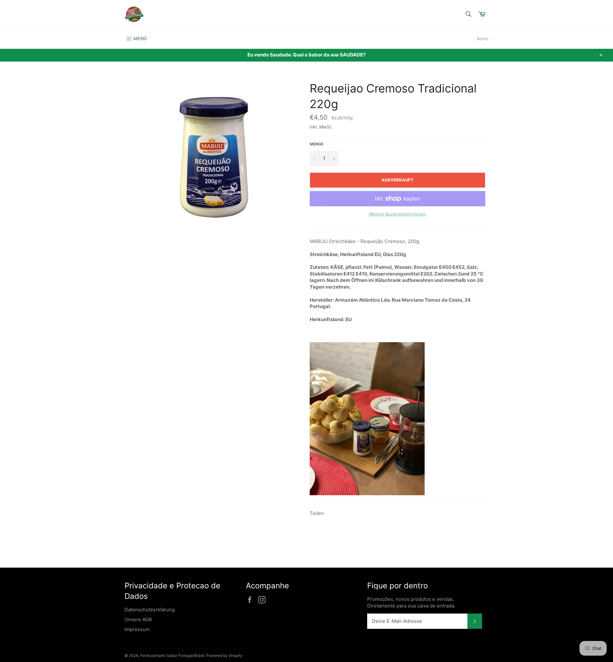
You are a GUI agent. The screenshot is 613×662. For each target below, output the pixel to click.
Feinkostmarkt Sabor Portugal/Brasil (172, 655)
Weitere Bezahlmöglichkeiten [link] (397, 214)
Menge (316, 144)
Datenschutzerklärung (150, 610)
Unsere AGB (138, 619)
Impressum (137, 629)
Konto (482, 38)
